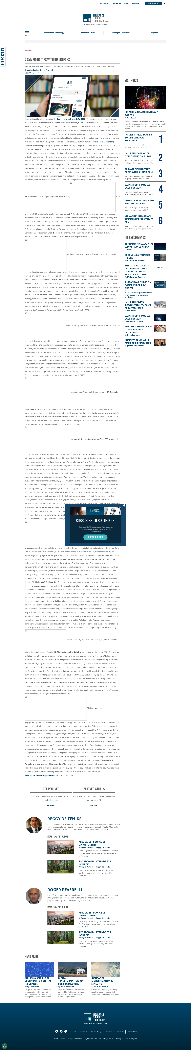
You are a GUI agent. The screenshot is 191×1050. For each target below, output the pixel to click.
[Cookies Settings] (4, 1046)
